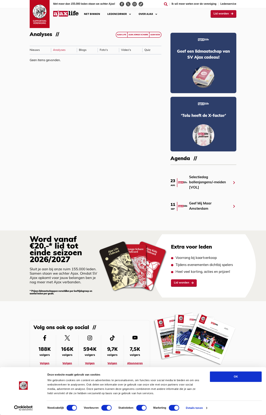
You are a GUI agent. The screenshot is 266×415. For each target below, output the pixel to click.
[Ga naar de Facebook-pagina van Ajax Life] (122, 4)
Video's (126, 50)
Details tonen (194, 407)
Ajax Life (121, 34)
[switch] (106, 408)
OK (236, 376)
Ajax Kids (155, 34)
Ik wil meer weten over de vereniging (194, 4)
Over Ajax (146, 14)
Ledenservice (228, 4)
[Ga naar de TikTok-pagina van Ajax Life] (141, 4)
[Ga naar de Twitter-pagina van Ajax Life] (128, 4)
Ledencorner (117, 14)
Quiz (147, 50)
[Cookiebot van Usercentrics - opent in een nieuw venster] (23, 408)
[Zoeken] (166, 4)
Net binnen (92, 14)
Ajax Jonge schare (138, 34)
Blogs (82, 50)
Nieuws (35, 50)
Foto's (104, 50)
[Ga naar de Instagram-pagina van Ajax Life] (134, 4)
